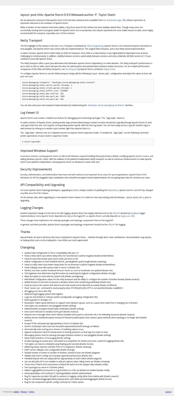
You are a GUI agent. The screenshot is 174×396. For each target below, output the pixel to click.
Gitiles (16, 391)
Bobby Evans (109, 69)
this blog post (71, 69)
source (168, 391)
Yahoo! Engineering (95, 46)
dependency (113, 190)
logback (135, 213)
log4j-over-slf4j (127, 216)
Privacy (24, 391)
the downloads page (112, 20)
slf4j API (116, 213)
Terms (31, 391)
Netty (61, 46)
